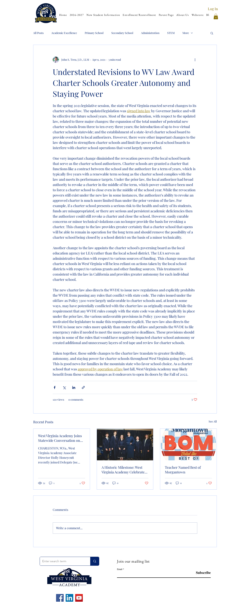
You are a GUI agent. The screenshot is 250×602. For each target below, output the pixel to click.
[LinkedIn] (69, 598)
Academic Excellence (64, 33)
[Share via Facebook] (54, 387)
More (185, 33)
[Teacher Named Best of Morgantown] (188, 444)
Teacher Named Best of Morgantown (183, 469)
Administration (150, 33)
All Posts (38, 33)
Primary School (94, 33)
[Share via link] (83, 387)
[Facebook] (60, 598)
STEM (171, 33)
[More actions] (195, 59)
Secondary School (122, 33)
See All (213, 421)
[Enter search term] (94, 561)
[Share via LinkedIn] (74, 387)
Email (119, 569)
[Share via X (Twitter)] (64, 387)
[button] (103, 15)
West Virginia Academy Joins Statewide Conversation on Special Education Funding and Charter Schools (60, 438)
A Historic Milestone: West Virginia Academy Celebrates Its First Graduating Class (124, 469)
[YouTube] (79, 598)
